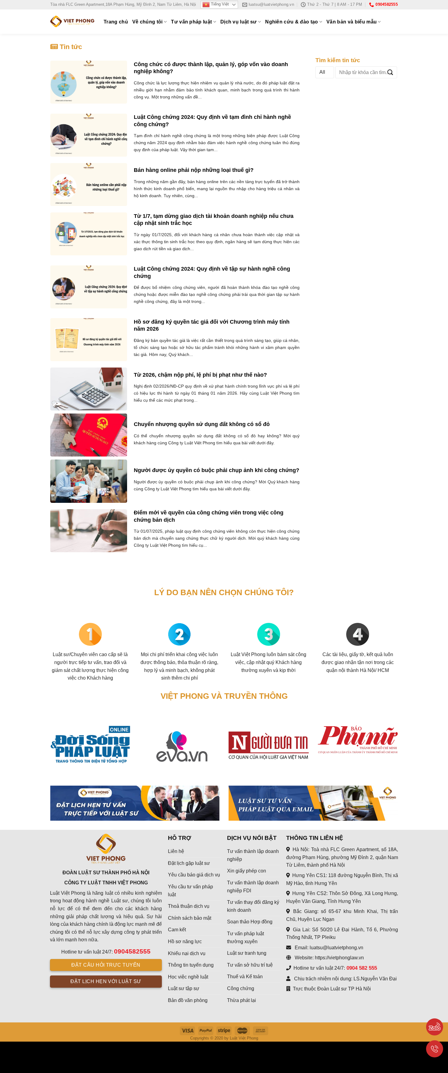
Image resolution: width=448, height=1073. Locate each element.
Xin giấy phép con (246, 870)
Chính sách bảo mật (189, 918)
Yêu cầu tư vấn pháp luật (190, 890)
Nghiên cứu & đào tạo (291, 21)
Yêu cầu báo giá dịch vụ (194, 874)
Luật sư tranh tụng (246, 953)
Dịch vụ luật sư (238, 21)
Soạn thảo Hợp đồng (249, 921)
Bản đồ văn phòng (188, 1000)
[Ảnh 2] (313, 803)
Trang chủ (116, 21)
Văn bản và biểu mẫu (351, 21)
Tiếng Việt (219, 4)
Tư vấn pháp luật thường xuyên (245, 937)
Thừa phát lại (241, 1000)
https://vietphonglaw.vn (339, 957)
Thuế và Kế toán (245, 976)
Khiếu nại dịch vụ (186, 953)
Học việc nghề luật (188, 976)
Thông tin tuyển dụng (191, 965)
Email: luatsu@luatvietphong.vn (328, 947)
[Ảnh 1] (134, 803)
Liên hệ (176, 851)
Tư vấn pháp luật (191, 21)
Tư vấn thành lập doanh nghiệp (253, 855)
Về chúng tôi (147, 21)
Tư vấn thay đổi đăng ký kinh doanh (253, 906)
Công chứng (240, 988)
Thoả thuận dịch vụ (188, 906)
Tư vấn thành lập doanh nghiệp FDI (253, 886)
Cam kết (177, 929)
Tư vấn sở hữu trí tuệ (250, 965)
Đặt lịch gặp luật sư (189, 863)
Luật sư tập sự (183, 988)
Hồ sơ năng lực (185, 941)
